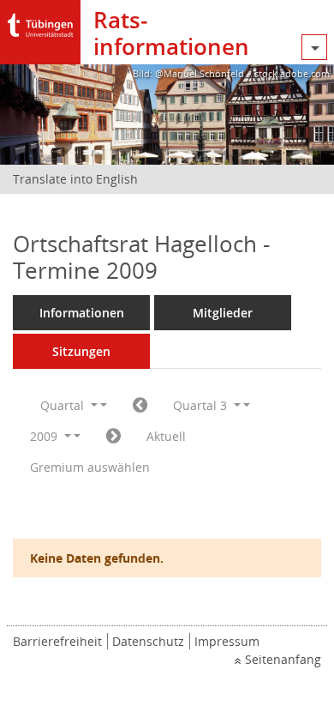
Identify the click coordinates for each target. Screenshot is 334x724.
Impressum (226, 641)
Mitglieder (223, 313)
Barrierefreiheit (57, 641)
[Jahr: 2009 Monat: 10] (113, 436)
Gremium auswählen (90, 467)
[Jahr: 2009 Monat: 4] (140, 405)
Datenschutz (148, 641)
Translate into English (75, 179)
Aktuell (166, 436)
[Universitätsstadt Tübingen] (40, 21)
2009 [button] (45, 436)
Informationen (81, 313)
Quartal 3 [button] (201, 405)
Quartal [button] (63, 405)
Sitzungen (81, 351)
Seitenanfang (283, 659)
